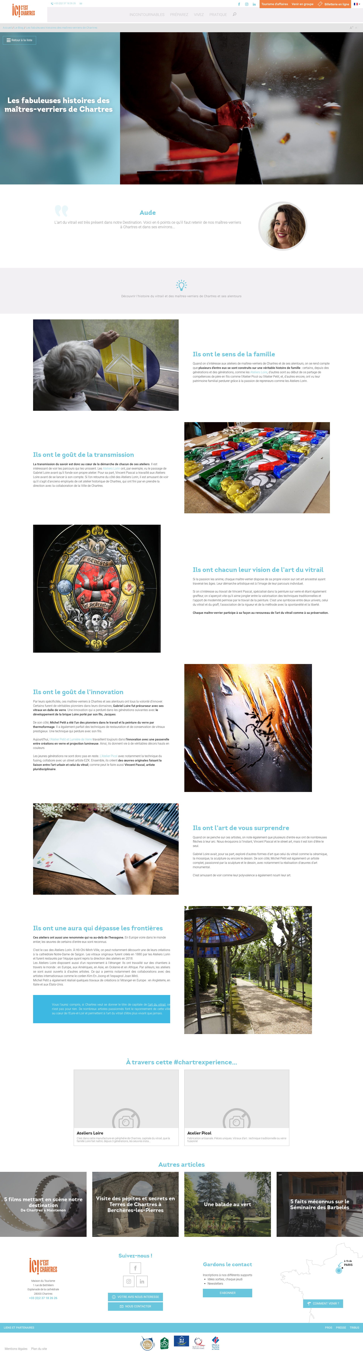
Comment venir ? (326, 1303)
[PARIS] (338, 1270)
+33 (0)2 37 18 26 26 (43, 1298)
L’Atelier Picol (108, 756)
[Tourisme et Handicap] (181, 1341)
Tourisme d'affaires (274, 4)
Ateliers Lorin (111, 468)
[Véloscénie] (147, 1343)
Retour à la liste (22, 40)
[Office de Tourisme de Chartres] (43, 1266)
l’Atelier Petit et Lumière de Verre (71, 739)
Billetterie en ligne (336, 4)
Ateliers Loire (258, 372)
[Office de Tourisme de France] (215, 1343)
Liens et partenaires (19, 1327)
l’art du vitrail (157, 1004)
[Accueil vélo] (164, 1343)
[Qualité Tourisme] (198, 1343)
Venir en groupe (302, 4)
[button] (147, 14)
